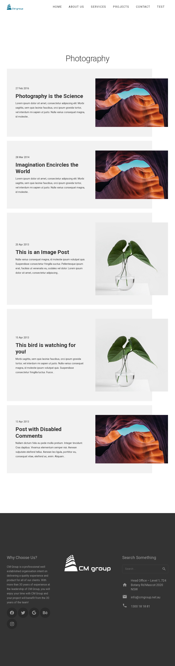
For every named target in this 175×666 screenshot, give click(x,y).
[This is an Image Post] (131, 258)
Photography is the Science (49, 96)
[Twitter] (23, 613)
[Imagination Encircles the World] (131, 175)
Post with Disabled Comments (39, 432)
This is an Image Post (42, 252)
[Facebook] (12, 613)
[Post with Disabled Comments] (131, 439)
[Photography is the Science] (131, 102)
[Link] (15, 7)
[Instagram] (12, 624)
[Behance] (45, 613)
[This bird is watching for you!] (131, 355)
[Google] (34, 613)
